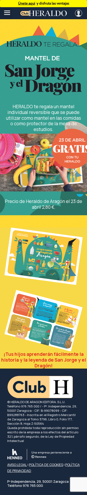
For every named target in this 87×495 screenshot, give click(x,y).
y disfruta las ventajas (43, 3)
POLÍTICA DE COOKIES (46, 464)
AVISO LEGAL (17, 464)
